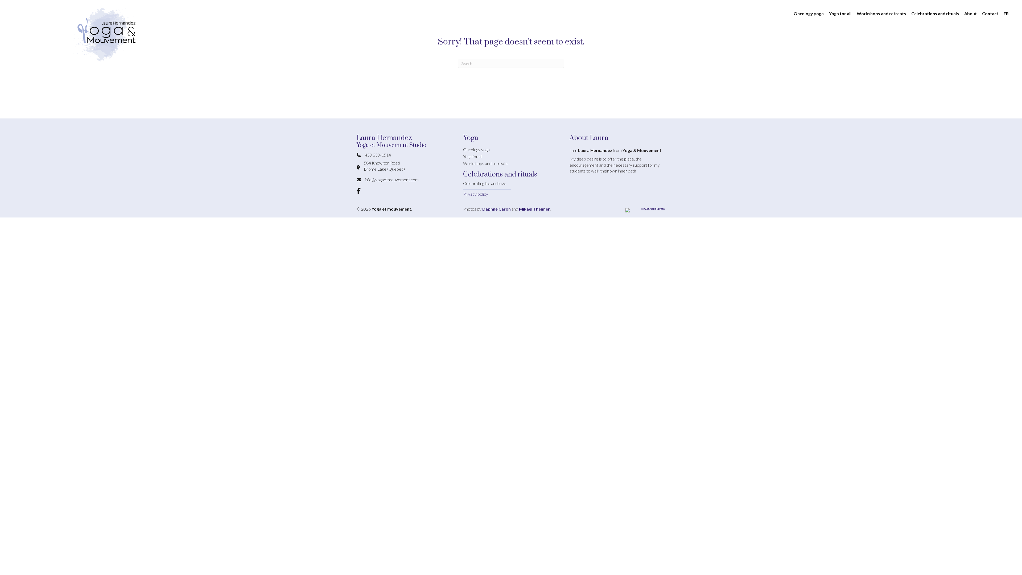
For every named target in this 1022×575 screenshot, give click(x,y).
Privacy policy (475, 193)
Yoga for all (472, 156)
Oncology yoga (476, 149)
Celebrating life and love (484, 183)
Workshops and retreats (485, 163)
